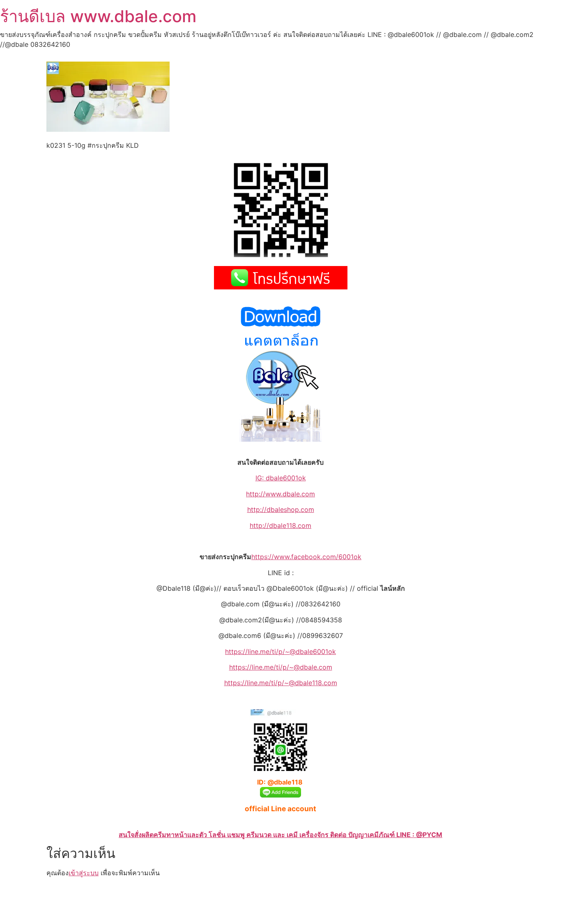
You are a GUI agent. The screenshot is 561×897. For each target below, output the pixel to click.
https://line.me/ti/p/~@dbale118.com (280, 683)
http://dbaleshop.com (280, 509)
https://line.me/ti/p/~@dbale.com (280, 667)
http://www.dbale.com (280, 494)
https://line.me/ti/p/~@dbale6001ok (280, 651)
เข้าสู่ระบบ (84, 873)
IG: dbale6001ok (280, 478)
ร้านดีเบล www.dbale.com (98, 16)
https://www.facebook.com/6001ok (306, 557)
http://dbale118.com (280, 525)
